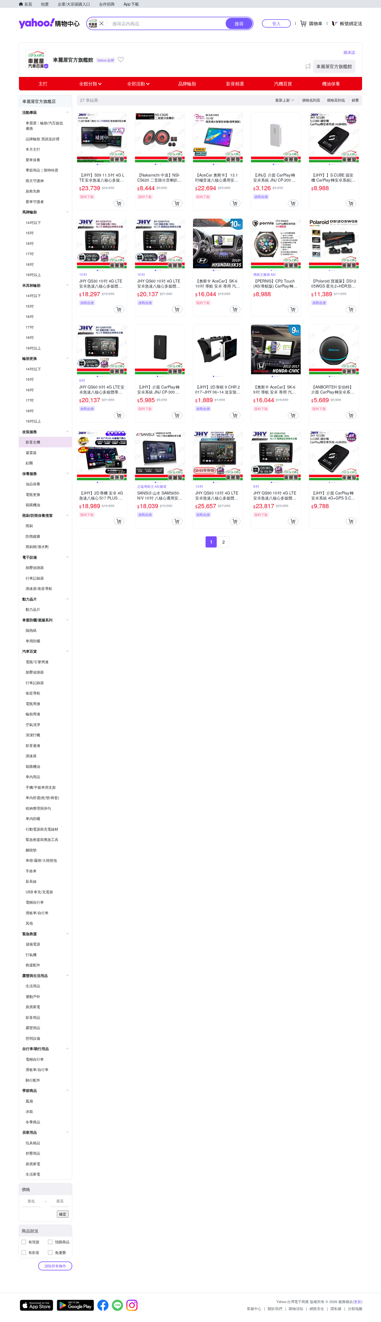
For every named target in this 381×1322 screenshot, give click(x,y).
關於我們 (275, 1308)
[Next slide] (123, 137)
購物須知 (296, 1308)
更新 (357, 1301)
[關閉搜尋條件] (101, 23)
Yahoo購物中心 (49, 23)
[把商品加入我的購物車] (119, 203)
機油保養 (331, 83)
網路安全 (317, 1308)
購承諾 (349, 52)
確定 (62, 1214)
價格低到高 (311, 100)
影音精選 (235, 83)
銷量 (355, 100)
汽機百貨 (283, 83)
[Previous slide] (80, 137)
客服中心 (254, 1308)
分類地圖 (355, 1308)
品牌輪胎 (187, 83)
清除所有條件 (55, 1265)
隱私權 (336, 1308)
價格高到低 (336, 100)
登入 (276, 23)
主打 (42, 83)
